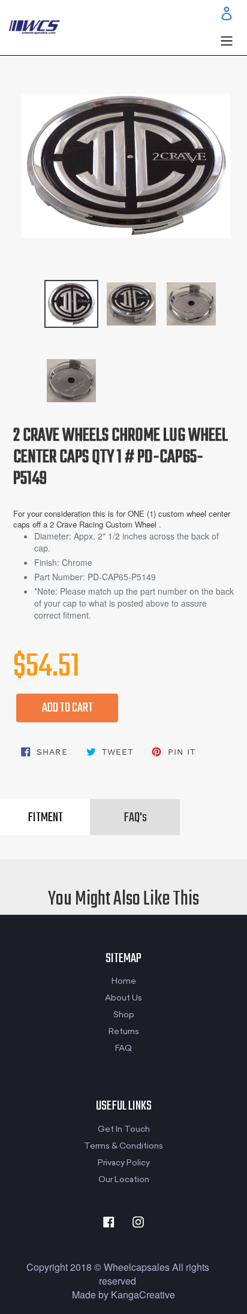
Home (124, 981)
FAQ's (135, 817)
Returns (124, 1031)
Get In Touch (124, 1129)
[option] (44, 298)
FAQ (123, 1048)
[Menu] (226, 39)
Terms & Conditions (123, 1146)
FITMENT (45, 817)
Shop (123, 1014)
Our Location (123, 1179)
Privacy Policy (124, 1163)
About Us (123, 998)
